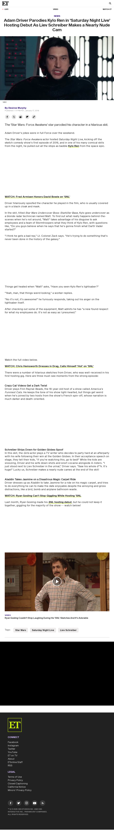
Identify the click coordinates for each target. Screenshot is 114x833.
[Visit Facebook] (10, 803)
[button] (57, 581)
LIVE (6, 9)
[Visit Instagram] (26, 803)
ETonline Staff (15, 762)
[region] (57, 674)
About (11, 759)
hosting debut (60, 502)
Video (55, 9)
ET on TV (12, 755)
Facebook (13, 742)
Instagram (13, 745)
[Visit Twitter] (18, 803)
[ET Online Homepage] (6, 3)
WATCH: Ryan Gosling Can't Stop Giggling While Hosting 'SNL (43, 496)
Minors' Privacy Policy (20, 790)
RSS (10, 765)
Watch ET (107, 9)
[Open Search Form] (110, 3)
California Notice (17, 787)
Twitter (11, 749)
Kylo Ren (73, 146)
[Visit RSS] (42, 803)
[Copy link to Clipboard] (33, 117)
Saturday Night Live (43, 630)
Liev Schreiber (68, 630)
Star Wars (20, 630)
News (57, 16)
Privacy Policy (15, 780)
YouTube (12, 752)
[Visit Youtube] (34, 803)
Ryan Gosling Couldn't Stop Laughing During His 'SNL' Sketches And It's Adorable (46, 618)
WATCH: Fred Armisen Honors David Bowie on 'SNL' (37, 197)
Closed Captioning (18, 783)
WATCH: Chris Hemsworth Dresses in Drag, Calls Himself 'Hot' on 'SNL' (49, 366)
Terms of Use (15, 777)
